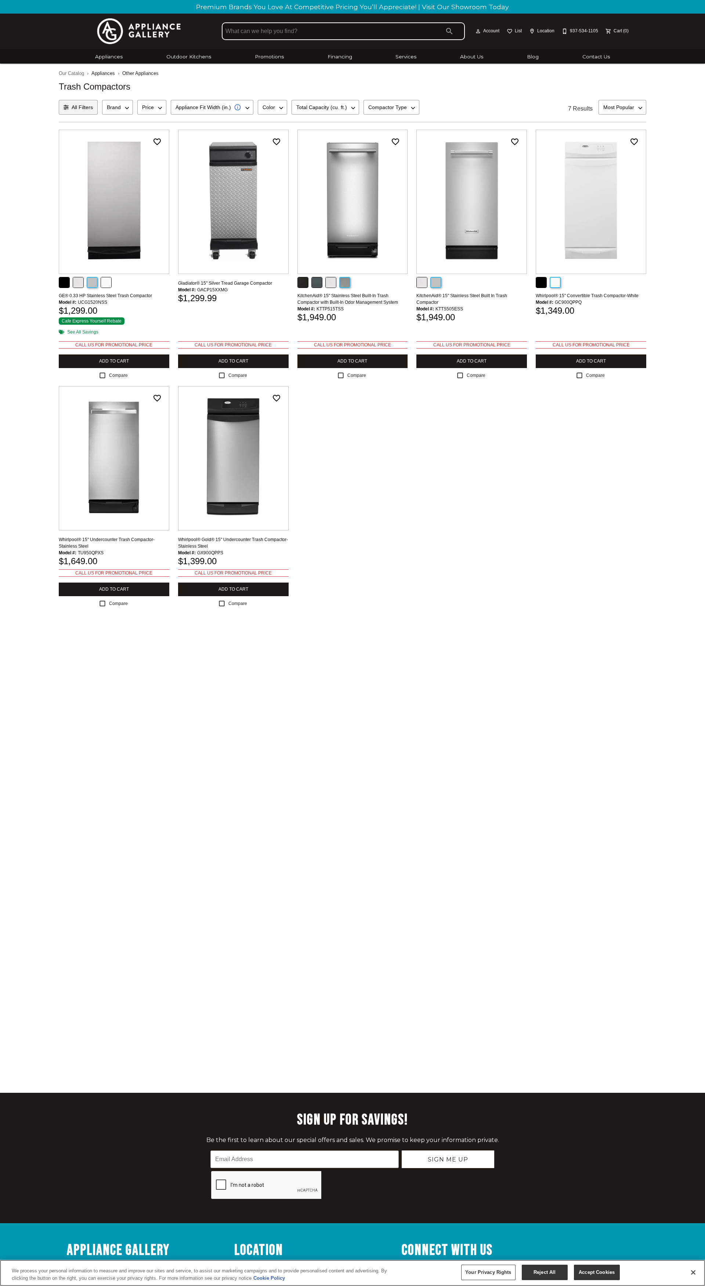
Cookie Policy (269, 1278)
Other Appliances (140, 73)
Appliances (109, 57)
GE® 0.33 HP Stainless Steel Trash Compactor (105, 295)
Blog (533, 57)
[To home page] (139, 31)
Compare (118, 375)
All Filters (82, 107)
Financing (340, 57)
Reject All (545, 1272)
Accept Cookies (597, 1272)
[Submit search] (449, 31)
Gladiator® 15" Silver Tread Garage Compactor (225, 283)
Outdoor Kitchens (188, 57)
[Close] (693, 1272)
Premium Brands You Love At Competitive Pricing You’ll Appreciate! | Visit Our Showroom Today (352, 7)
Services (405, 57)
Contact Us (596, 57)
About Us (471, 57)
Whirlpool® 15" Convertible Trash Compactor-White (587, 295)
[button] (478, 31)
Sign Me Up (448, 1159)
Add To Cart (114, 361)
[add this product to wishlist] (157, 142)
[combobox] (117, 107)
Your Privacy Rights (488, 1272)
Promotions (269, 57)
